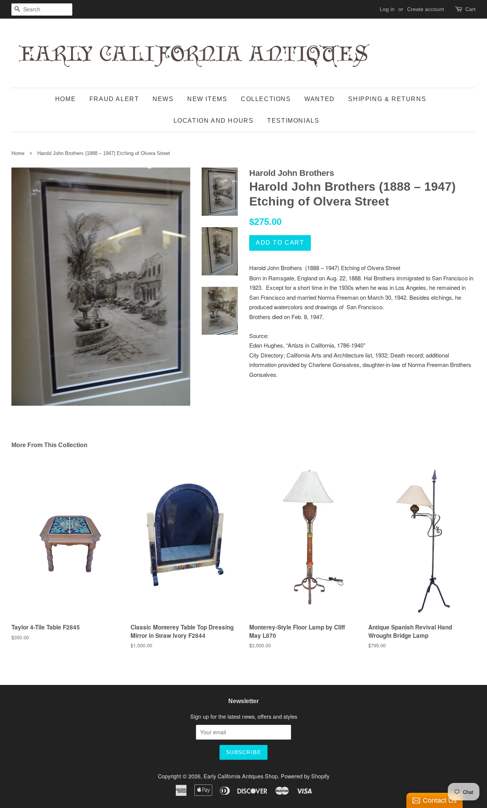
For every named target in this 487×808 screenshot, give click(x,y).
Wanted (319, 99)
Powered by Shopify (305, 776)
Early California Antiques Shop (241, 776)
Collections (266, 99)
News (163, 99)
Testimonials (293, 120)
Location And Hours (213, 120)
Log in (387, 9)
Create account (425, 9)
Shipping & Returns (387, 99)
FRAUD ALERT (114, 99)
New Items (207, 99)
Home (65, 99)
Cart (470, 9)
